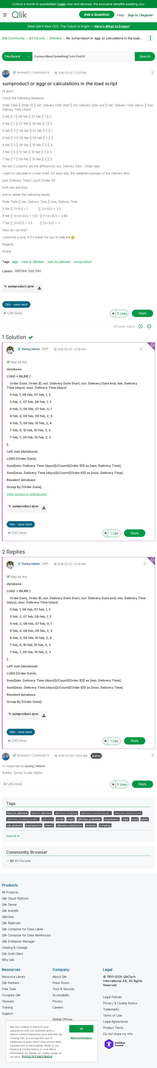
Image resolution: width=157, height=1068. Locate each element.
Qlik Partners (10, 983)
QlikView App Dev (28, 270)
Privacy (57, 1001)
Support (7, 1013)
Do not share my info (118, 1034)
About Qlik (59, 977)
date (125, 819)
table (144, 819)
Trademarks (111, 1009)
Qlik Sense (9, 904)
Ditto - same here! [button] (16, 304)
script (60, 819)
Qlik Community (13, 38)
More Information (81, 1037)
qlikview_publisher (89, 819)
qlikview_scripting (66, 813)
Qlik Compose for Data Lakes (22, 929)
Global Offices (62, 1019)
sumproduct (83, 262)
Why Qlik (8, 960)
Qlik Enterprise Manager (18, 941)
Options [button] (150, 38)
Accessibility (60, 995)
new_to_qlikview (58, 262)
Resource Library (13, 977)
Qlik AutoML (10, 911)
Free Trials (9, 989)
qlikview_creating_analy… (23, 819)
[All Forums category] (8, 860)
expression (112, 819)
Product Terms (113, 1028)
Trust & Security (63, 989)
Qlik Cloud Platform (15, 898)
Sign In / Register (140, 15)
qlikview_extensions (69, 825)
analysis (91, 825)
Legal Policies (112, 997)
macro (49, 825)
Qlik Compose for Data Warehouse (26, 935)
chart (70, 819)
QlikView (55, 38)
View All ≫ (13, 836)
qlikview (48, 819)
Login (61, 4)
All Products (10, 892)
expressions (33, 825)
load (135, 819)
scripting (105, 825)
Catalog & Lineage (14, 947)
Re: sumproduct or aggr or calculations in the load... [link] (104, 38)
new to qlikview (33, 262)
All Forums (37, 38)
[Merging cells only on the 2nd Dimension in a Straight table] (148, 326)
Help (120, 15)
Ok (81, 1028)
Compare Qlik (11, 995)
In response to (23, 766)
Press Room (60, 983)
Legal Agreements (115, 1021)
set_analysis (14, 825)
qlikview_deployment (128, 813)
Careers (57, 1007)
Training (7, 1007)
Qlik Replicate (11, 923)
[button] (152, 72)
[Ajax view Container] (142, 326)
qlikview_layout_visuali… (96, 813)
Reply (142, 313)
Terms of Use (112, 1015)
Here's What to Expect (112, 26)
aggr (15, 262)
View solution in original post (27, 494)
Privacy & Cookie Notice (120, 1003)
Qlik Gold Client (12, 954)
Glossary (8, 1001)
